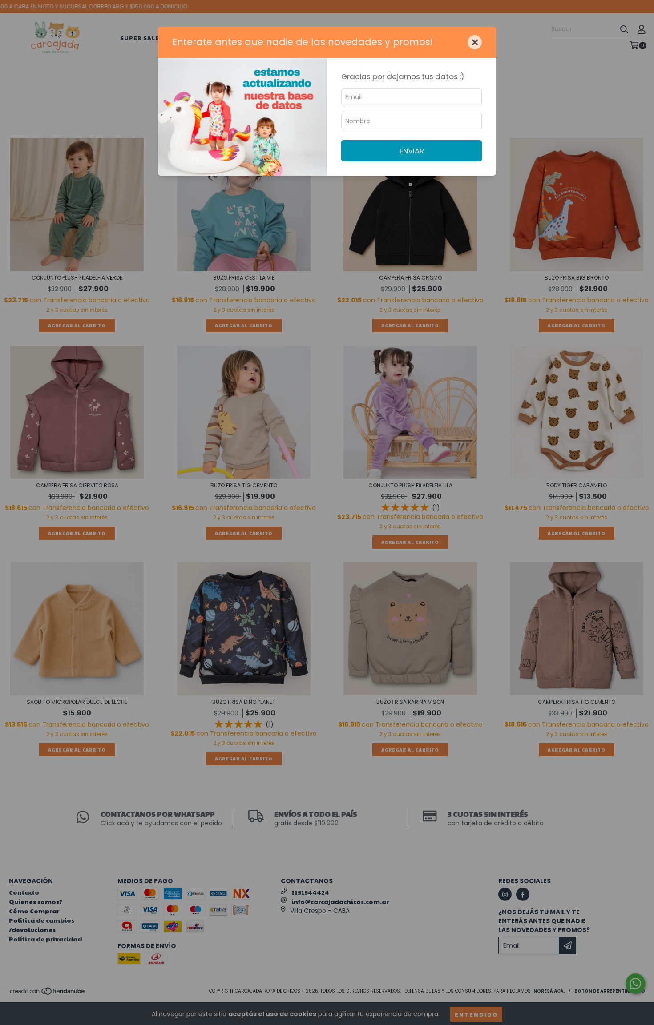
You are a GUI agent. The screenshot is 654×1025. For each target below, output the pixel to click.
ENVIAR (412, 150)
